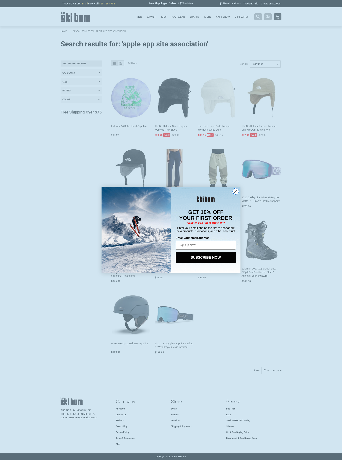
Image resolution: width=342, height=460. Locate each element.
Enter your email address (192, 237)
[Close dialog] (235, 191)
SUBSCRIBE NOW (206, 257)
